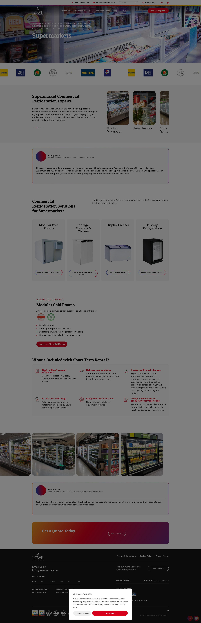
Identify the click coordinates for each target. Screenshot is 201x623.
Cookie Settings (82, 613)
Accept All (110, 613)
